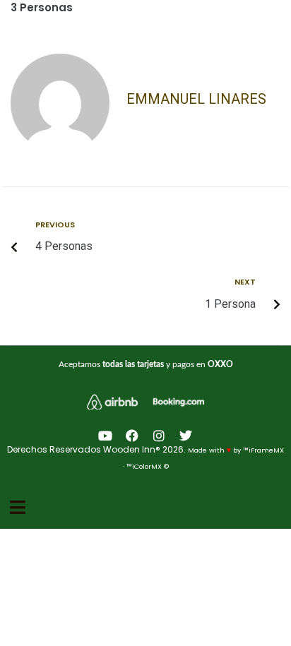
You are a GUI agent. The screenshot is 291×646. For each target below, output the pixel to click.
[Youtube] (105, 435)
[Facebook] (132, 435)
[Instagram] (159, 435)
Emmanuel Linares (196, 98)
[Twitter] (185, 435)
